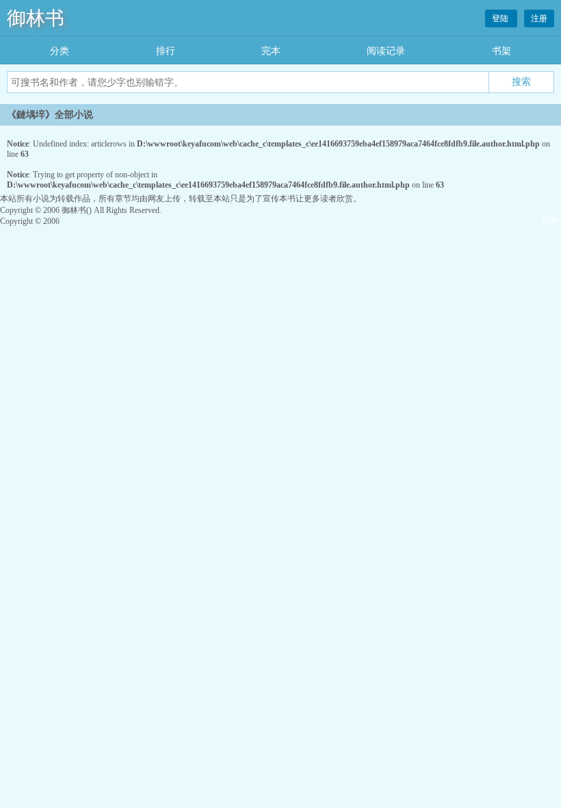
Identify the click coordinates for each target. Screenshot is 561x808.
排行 (165, 51)
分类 (59, 51)
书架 (501, 51)
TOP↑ (551, 221)
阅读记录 (386, 51)
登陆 (501, 18)
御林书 (35, 18)
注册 (539, 18)
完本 (270, 51)
